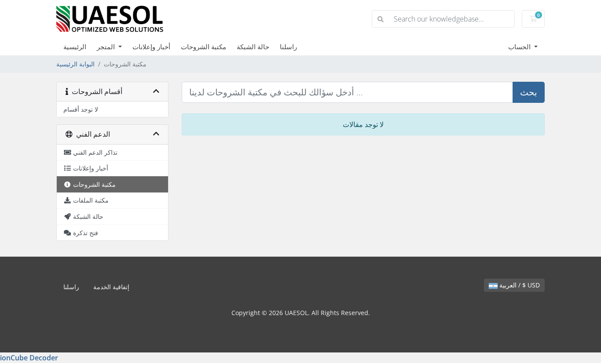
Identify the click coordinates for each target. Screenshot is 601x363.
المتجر (107, 46)
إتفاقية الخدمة (111, 287)
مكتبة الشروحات (203, 46)
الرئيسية (74, 46)
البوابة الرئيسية (75, 64)
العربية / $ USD (519, 285)
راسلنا (288, 46)
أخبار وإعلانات (151, 46)
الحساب (520, 46)
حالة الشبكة (253, 46)
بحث (528, 92)
